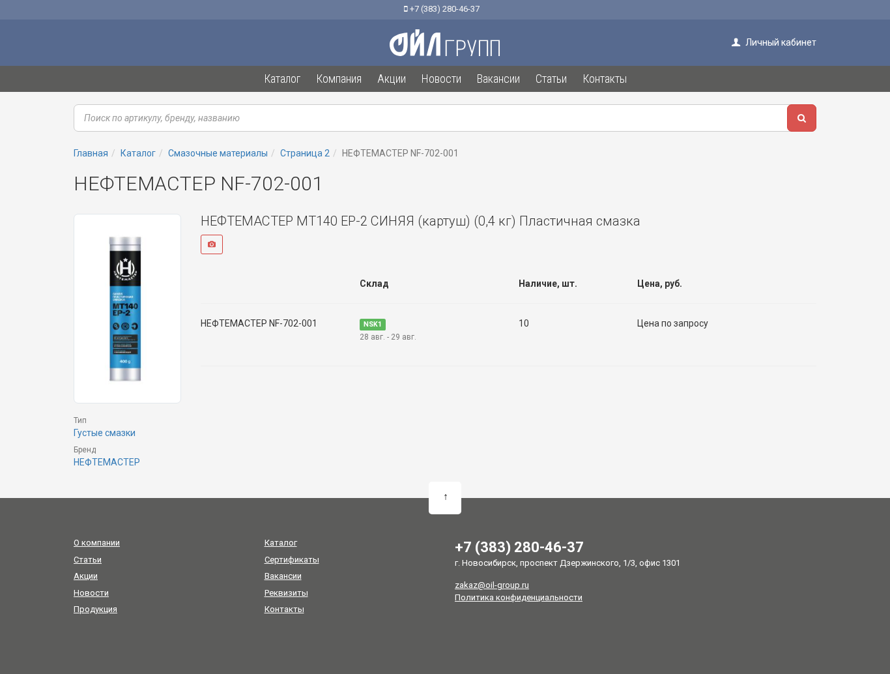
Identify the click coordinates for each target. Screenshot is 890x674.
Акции (86, 576)
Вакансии (283, 576)
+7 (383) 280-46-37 (444, 9)
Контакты (284, 609)
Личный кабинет (779, 42)
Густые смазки (105, 433)
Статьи (88, 559)
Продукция (95, 609)
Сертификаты (292, 559)
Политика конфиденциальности (518, 597)
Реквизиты (286, 593)
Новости (91, 593)
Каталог (281, 543)
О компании (97, 543)
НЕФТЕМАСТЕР (107, 462)
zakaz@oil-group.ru (492, 585)
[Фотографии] (212, 244)
